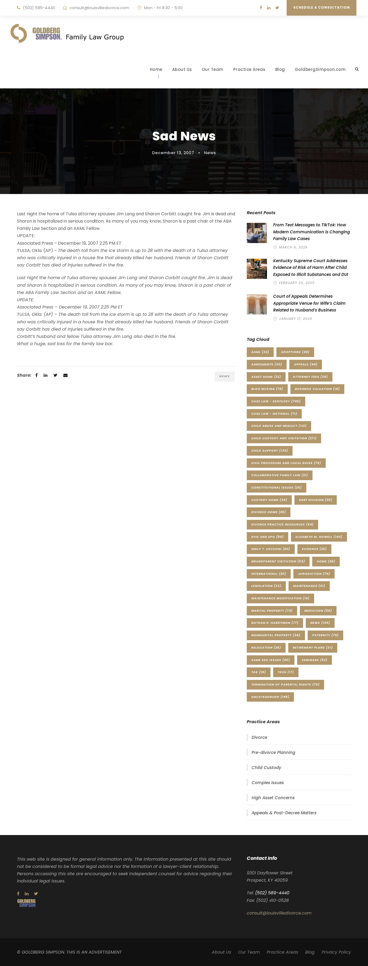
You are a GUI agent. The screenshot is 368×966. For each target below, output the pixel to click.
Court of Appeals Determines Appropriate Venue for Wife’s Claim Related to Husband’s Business (309, 303)
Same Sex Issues (270, 660)
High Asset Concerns (273, 798)
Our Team (213, 69)
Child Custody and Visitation (284, 438)
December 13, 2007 (173, 152)
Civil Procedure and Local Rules (286, 463)
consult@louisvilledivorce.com (99, 8)
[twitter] (277, 8)
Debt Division (315, 500)
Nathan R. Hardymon (274, 623)
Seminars (314, 660)
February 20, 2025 (297, 283)
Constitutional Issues (276, 487)
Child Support (269, 450)
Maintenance (309, 586)
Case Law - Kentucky (276, 401)
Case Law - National (274, 413)
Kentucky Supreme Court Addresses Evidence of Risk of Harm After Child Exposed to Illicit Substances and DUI (310, 267)
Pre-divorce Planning (273, 752)
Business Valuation (317, 389)
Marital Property (272, 610)
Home (156, 69)
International (268, 574)
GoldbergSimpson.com (320, 69)
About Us (182, 69)
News (210, 152)
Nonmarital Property (275, 635)
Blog (280, 69)
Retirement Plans (313, 647)
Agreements (266, 364)
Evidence (314, 549)
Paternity (325, 635)
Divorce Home (268, 512)
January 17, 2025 (295, 318)
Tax (258, 672)
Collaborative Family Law (279, 475)
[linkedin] (268, 8)
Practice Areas (249, 69)
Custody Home (269, 500)
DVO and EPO (267, 537)
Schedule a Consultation (321, 7)
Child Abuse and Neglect (279, 426)
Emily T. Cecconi (270, 549)
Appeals (305, 364)
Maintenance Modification (280, 598)
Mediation (318, 610)
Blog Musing (267, 389)
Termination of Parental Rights (285, 684)
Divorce (259, 737)
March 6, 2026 (293, 247)
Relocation (266, 647)
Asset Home (266, 377)
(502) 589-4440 (39, 8)
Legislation (266, 586)
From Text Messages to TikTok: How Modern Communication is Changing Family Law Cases (311, 231)
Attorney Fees (310, 377)
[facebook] (261, 8)
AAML (260, 352)
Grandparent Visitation (278, 561)
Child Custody (266, 767)
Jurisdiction (314, 574)
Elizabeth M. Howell (319, 537)
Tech (286, 672)
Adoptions (295, 352)
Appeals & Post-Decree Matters (284, 813)
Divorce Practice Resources (282, 524)
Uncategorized (270, 697)
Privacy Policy (336, 952)
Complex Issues (268, 782)
